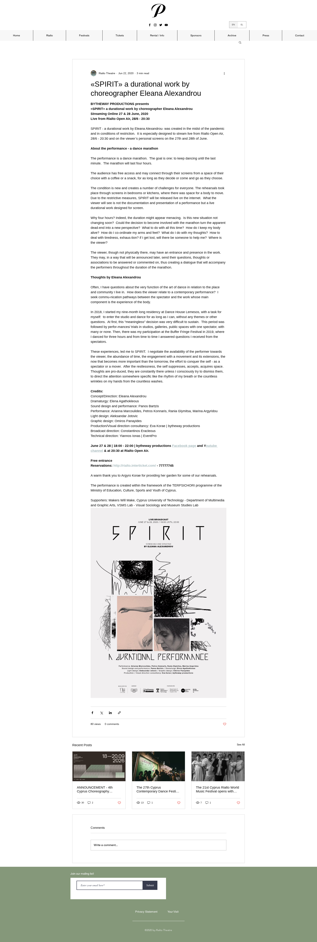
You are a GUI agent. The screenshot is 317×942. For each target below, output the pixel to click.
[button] (225, 421)
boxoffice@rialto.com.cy (167, 474)
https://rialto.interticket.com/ (180, 479)
